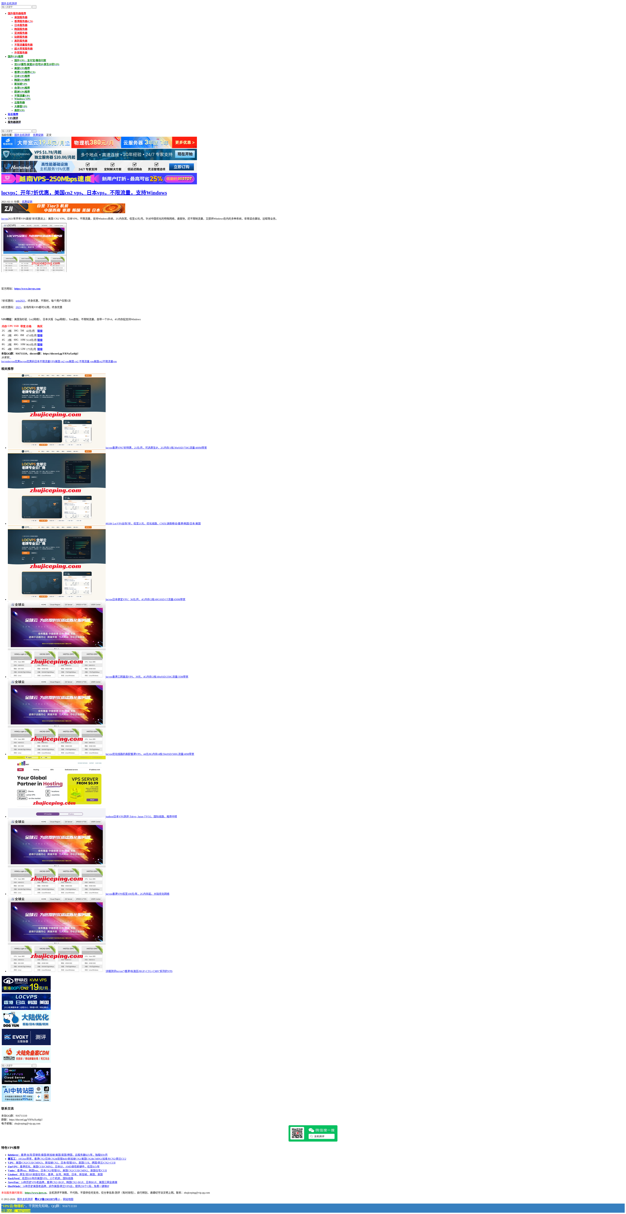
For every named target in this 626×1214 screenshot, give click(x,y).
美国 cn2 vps (62, 361)
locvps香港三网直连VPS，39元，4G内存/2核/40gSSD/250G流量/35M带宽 (147, 676)
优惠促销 (38, 135)
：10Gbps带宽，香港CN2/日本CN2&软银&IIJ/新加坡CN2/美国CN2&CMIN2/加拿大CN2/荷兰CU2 (67, 1158)
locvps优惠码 (27, 361)
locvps (4, 218)
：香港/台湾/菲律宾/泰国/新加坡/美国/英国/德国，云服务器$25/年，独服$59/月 (58, 1154)
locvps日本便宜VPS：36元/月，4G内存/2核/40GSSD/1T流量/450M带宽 (145, 599)
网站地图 (68, 1199)
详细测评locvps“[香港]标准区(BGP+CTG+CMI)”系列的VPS (139, 971)
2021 (18, 307)
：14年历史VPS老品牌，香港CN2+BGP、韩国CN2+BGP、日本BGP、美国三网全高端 (62, 1182)
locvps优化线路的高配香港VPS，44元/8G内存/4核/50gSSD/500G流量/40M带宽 (150, 754)
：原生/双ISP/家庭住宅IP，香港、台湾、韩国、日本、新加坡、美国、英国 (55, 1174)
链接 (40, 331)
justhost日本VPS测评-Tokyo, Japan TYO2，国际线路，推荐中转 (141, 816)
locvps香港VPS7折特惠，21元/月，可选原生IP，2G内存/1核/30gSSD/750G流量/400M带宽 (156, 447)
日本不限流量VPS (44, 361)
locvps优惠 (14, 361)
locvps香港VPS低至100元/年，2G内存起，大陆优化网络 (137, 893)
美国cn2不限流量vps (105, 361)
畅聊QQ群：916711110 (15, 1211)
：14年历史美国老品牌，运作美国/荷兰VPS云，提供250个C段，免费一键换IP (58, 1186)
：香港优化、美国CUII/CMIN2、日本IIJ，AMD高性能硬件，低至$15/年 (54, 1166)
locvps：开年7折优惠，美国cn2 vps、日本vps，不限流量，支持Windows (84, 193)
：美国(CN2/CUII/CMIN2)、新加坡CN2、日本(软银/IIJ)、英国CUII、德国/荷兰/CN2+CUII (61, 1162)
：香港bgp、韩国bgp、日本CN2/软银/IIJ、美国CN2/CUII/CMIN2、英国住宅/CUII (57, 1170)
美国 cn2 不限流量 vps (81, 361)
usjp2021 (20, 300)
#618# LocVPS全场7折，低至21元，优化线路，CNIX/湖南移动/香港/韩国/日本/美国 (153, 523)
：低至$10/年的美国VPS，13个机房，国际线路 (40, 1178)
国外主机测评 (9, 3)
